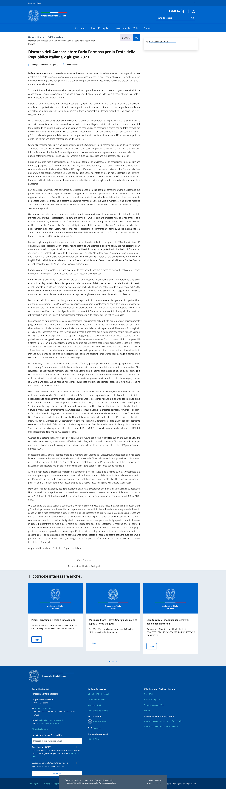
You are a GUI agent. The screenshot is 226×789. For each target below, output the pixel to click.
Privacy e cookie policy (52, 783)
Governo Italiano (34, 3)
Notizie (40, 37)
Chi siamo (148, 693)
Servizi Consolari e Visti (154, 705)
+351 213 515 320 (43, 708)
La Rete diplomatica (96, 699)
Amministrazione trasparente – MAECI (161, 726)
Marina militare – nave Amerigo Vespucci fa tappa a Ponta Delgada (113, 622)
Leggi (38, 639)
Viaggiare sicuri (94, 705)
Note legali (33, 783)
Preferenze (155, 780)
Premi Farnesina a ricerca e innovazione (53, 620)
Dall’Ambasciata (55, 37)
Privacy (71, 753)
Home (31, 37)
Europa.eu (96, 728)
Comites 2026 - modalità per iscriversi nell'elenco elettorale (167, 622)
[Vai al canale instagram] (192, 11)
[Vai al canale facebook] (187, 11)
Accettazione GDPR (41, 747)
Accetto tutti (154, 783)
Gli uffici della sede (40, 729)
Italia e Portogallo (152, 699)
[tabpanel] (55, 621)
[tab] (109, 661)
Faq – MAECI (93, 738)
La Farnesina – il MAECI (98, 693)
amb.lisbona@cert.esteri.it (47, 723)
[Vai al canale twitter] (182, 11)
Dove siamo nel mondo (98, 710)
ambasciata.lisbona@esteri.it (51, 720)
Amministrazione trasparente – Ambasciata (163, 720)
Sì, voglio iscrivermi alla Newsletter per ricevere (50, 762)
